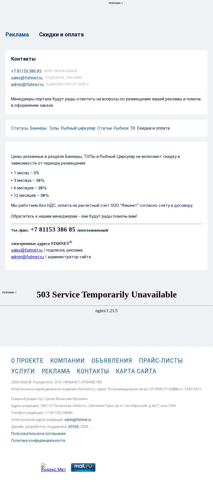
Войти (201, 29)
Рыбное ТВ (124, 128)
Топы (54, 128)
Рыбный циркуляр (78, 128)
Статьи (104, 128)
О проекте (27, 360)
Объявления (112, 360)
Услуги (23, 371)
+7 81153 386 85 (26, 71)
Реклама (56, 371)
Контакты (93, 371)
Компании (67, 360)
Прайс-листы (161, 360)
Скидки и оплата (153, 128)
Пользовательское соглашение (38, 433)
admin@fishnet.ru (27, 84)
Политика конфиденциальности (38, 440)
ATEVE (73, 426)
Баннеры (38, 128)
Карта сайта (136, 371)
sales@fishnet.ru (26, 77)
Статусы (19, 128)
